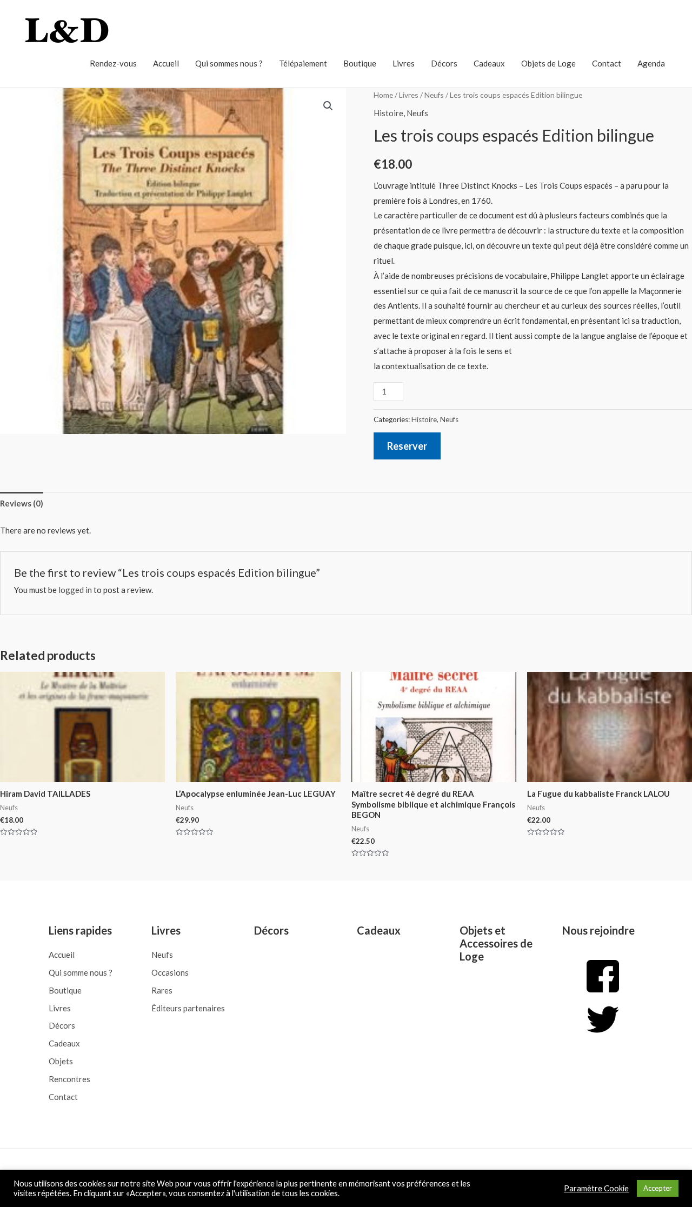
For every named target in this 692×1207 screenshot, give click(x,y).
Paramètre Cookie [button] (596, 1188)
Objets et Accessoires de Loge (496, 943)
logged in (75, 590)
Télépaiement (303, 63)
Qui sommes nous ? (229, 63)
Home (383, 94)
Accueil (166, 63)
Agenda (651, 63)
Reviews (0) (21, 503)
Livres (403, 63)
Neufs (434, 94)
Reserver (407, 446)
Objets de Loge (548, 63)
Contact (606, 63)
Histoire (388, 113)
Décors (444, 63)
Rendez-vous (113, 63)
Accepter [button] (657, 1188)
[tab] (21, 503)
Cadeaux (489, 63)
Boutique (359, 63)
